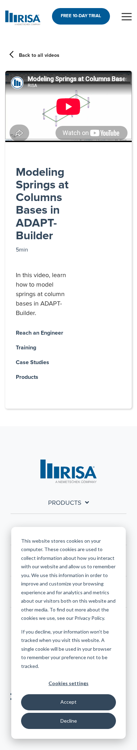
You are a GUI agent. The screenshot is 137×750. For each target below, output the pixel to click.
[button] (127, 16)
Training (26, 347)
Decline (68, 721)
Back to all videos (39, 55)
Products (27, 377)
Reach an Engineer (39, 333)
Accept (68, 702)
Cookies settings (68, 683)
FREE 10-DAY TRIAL (81, 16)
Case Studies (32, 362)
